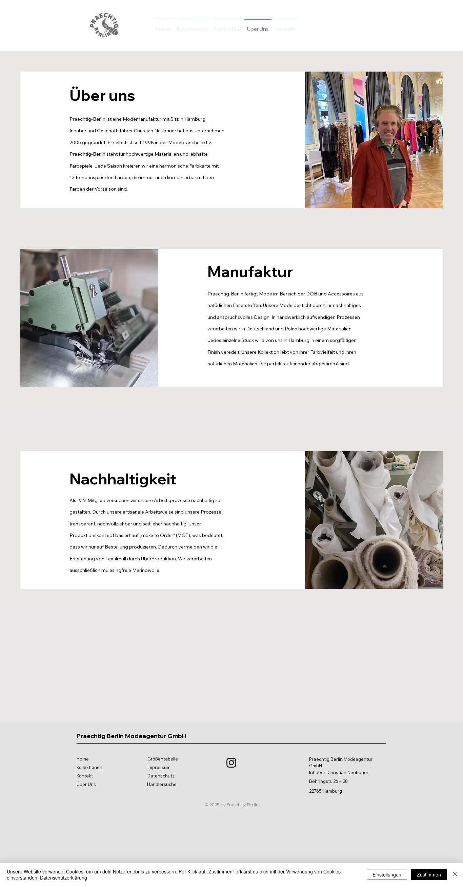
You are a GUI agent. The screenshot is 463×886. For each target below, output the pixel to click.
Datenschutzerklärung (63, 877)
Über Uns (86, 784)
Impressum (158, 767)
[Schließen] (455, 874)
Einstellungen (387, 874)
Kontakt (85, 775)
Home (83, 759)
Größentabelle (162, 759)
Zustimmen (429, 874)
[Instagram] (231, 762)
